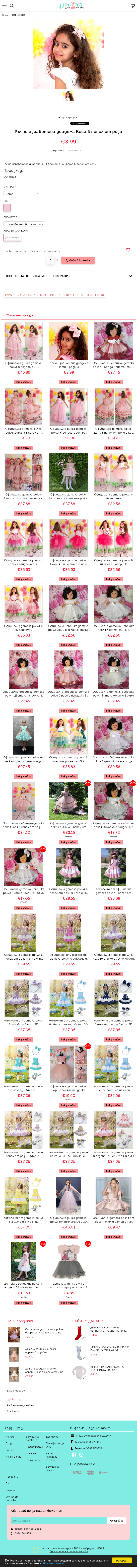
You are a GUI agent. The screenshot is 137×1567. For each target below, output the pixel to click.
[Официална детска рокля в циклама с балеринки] (113, 556)
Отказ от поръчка (12, 1498)
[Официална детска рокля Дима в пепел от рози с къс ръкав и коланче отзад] (113, 424)
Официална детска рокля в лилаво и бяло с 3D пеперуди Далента (113, 957)
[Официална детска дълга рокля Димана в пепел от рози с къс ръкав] (68, 819)
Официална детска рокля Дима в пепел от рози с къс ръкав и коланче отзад (113, 431)
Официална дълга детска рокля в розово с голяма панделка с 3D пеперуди (68, 431)
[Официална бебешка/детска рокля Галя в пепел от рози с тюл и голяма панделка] (23, 819)
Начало (5, 15)
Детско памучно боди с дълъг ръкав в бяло (107, 1368)
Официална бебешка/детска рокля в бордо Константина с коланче (113, 365)
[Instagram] (82, 1455)
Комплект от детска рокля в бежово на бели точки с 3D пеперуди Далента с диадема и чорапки (68, 1154)
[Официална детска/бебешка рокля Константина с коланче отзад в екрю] (113, 622)
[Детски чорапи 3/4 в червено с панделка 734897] (79, 1333)
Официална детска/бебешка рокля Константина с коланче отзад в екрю (113, 628)
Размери (11, 1489)
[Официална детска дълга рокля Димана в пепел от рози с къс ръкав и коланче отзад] (23, 424)
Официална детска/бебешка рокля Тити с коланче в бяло (23, 891)
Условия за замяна (52, 1468)
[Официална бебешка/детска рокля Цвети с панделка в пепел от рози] (23, 687)
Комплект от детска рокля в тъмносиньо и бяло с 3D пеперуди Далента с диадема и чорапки (113, 1022)
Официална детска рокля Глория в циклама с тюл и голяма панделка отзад (68, 562)
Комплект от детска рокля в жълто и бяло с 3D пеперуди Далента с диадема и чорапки (23, 1220)
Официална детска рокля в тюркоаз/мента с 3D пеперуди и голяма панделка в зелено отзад (68, 759)
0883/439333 (94, 1448)
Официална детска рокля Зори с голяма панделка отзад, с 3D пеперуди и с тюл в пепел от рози (68, 1088)
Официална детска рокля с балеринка (113, 496)
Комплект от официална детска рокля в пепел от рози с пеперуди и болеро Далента (113, 891)
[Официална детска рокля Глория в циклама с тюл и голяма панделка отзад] (68, 556)
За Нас (10, 1449)
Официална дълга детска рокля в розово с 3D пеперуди (23, 365)
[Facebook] (74, 1455)
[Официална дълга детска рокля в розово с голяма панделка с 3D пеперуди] (68, 424)
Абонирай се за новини (21, 1405)
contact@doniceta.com (97, 1435)
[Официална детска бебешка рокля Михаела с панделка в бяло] (113, 819)
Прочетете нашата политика (69, 1551)
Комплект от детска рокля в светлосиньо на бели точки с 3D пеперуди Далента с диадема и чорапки (113, 1088)
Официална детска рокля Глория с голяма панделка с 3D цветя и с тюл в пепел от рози (23, 496)
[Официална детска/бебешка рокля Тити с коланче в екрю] (113, 687)
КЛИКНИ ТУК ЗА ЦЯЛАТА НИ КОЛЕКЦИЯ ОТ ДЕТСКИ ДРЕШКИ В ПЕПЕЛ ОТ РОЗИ (54, 294)
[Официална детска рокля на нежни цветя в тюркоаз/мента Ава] (23, 753)
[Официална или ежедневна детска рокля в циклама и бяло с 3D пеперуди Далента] (68, 950)
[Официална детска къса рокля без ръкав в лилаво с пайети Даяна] (14, 1334)
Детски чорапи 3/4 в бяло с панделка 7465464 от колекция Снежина (109, 1348)
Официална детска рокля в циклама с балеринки (113, 562)
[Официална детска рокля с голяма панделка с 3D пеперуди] (23, 556)
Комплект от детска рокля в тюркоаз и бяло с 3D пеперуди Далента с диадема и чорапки (23, 1088)
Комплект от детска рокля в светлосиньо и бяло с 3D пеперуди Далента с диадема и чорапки (68, 1022)
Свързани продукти (22, 315)
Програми (12, 1476)
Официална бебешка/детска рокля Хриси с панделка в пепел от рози (68, 694)
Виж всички (13, 1411)
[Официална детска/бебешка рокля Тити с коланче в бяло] (23, 885)
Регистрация (34, 1446)
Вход (9, 1443)
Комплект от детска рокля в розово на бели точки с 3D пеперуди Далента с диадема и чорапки (113, 1154)
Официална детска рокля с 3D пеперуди (23, 627)
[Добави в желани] (128, 250)
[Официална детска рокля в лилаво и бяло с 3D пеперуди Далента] (113, 950)
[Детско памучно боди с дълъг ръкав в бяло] (79, 1372)
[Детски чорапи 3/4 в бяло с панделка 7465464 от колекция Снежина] (79, 1352)
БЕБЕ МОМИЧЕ (18, 15)
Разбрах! (121, 1560)
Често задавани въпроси (51, 1456)
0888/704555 (94, 1441)
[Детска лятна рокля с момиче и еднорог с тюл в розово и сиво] (68, 1279)
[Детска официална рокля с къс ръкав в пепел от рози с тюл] (23, 1279)
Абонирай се (17, 1390)
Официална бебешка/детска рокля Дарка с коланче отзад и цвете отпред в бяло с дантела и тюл (113, 759)
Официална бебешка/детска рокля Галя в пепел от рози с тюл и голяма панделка (23, 825)
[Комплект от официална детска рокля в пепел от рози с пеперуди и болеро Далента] (113, 885)
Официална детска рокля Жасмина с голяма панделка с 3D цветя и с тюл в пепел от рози (68, 496)
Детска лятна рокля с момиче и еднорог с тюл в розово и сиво (68, 1286)
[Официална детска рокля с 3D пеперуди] (23, 622)
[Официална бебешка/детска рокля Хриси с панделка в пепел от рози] (68, 687)
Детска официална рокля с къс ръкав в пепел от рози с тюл (24, 1286)
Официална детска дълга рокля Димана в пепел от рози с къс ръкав (68, 825)
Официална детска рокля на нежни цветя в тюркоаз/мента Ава (24, 759)
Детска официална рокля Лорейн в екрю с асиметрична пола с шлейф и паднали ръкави (44, 1370)
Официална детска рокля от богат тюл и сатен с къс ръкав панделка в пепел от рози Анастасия (113, 1220)
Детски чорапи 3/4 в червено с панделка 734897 (109, 1329)
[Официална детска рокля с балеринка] (113, 490)
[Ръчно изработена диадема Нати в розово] (68, 359)
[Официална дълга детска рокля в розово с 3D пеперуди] (23, 359)
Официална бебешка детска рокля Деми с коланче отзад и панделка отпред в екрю (68, 628)
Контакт (32, 1453)
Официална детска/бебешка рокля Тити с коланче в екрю (113, 693)
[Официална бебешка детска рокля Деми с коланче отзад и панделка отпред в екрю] (68, 622)
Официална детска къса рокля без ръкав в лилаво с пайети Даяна (44, 1330)
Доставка (52, 1436)
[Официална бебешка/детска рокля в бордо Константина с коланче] (113, 359)
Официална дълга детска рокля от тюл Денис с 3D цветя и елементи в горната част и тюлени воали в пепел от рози (68, 1220)
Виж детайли (23, 382)
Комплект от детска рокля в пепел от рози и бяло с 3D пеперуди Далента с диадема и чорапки (23, 1154)
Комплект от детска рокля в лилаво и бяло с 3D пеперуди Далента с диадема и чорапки (23, 1022)
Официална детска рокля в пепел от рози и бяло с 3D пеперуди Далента (68, 891)
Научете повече (53, 1563)
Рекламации (33, 1459)
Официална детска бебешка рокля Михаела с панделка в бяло (113, 825)
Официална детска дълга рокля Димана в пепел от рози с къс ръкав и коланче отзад (23, 431)
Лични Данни (13, 1456)
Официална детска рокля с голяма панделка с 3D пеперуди (23, 562)
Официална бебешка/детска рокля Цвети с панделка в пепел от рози (23, 694)
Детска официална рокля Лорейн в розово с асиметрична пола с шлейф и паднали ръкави (43, 1350)
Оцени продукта (70, 117)
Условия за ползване (32, 1438)
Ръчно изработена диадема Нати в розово (68, 365)
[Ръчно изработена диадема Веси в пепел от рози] (68, 96)
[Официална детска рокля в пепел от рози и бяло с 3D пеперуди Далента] (68, 885)
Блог (8, 1483)
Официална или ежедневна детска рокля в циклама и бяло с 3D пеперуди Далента (68, 957)
